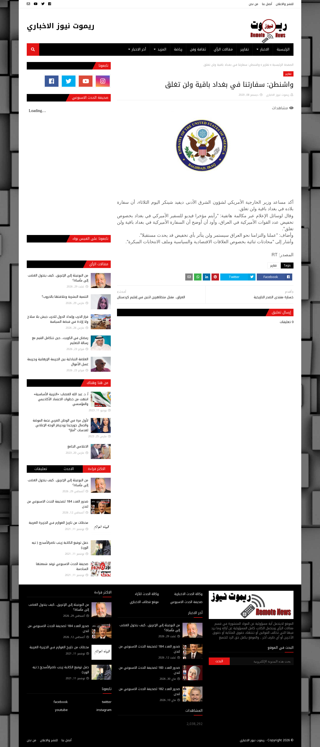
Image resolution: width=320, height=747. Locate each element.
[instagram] (103, 81)
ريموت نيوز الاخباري (60, 25)
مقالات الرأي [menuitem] (223, 49)
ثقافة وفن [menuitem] (198, 49)
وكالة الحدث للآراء (147, 594)
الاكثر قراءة (96, 469)
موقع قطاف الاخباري (144, 602)
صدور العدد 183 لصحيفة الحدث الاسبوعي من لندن (149, 670)
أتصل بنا (267, 4)
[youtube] (35, 4)
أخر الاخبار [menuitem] (139, 49)
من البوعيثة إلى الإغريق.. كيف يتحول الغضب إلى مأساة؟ (58, 278)
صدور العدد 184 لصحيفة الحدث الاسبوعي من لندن (57, 504)
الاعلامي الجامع (78, 446)
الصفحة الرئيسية (283, 65)
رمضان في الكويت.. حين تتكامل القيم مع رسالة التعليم (60, 340)
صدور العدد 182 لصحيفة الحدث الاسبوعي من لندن (149, 691)
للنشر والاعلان (285, 4)
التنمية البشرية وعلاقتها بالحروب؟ (65, 297)
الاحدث (69, 469)
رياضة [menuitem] (178, 49)
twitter (107, 702)
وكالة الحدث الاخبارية (188, 594)
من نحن (253, 4)
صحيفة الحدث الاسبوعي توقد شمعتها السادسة (62, 566)
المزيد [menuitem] (162, 49)
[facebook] (49, 4)
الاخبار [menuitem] (264, 49)
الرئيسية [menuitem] (283, 49)
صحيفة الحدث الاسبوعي (186, 602)
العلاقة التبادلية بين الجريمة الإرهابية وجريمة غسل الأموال (57, 361)
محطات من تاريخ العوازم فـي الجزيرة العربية (58, 523)
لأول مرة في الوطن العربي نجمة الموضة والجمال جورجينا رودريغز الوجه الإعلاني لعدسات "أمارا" (60, 425)
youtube (61, 710)
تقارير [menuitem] (244, 49)
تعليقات (40, 469)
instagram (104, 710)
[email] (29, 4)
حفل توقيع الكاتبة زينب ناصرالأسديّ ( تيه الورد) (60, 545)
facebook (61, 702)
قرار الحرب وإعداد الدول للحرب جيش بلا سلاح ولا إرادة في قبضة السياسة (57, 319)
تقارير (266, 65)
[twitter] (43, 4)
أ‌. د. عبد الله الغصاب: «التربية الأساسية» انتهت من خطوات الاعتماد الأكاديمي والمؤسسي (61, 399)
